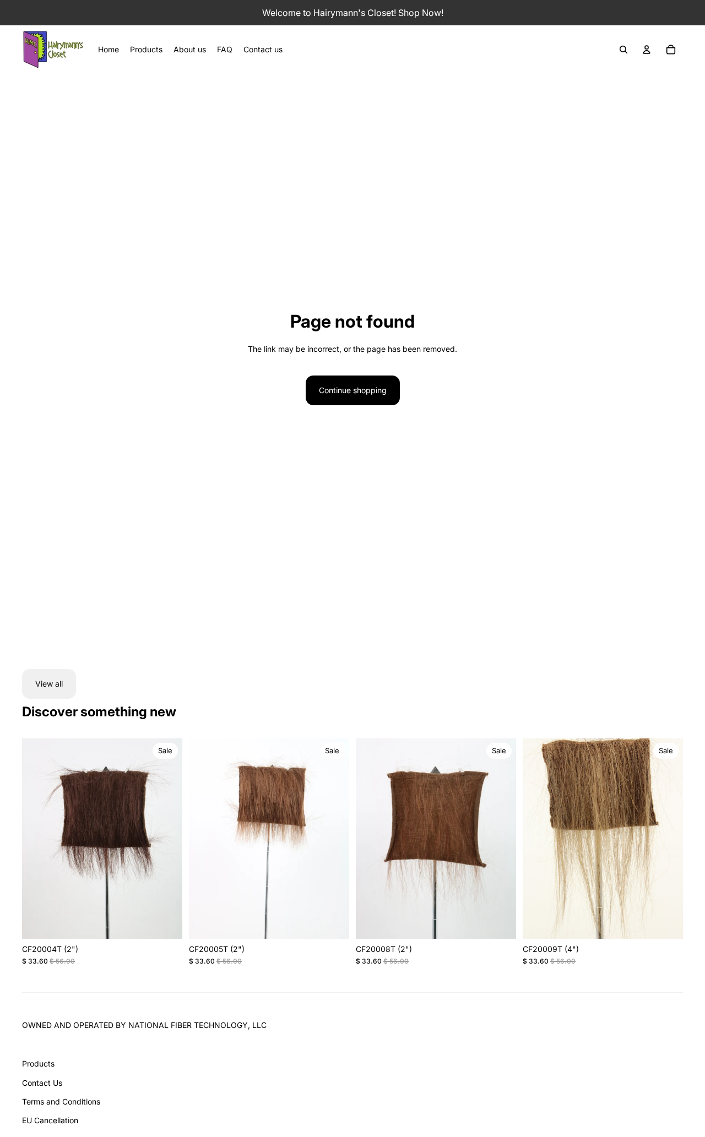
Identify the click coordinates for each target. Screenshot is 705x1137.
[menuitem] (108, 49)
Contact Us (42, 1082)
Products (38, 1063)
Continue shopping (353, 390)
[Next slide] (165, 838)
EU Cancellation (50, 1120)
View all (49, 683)
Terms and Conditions (61, 1101)
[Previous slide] (38, 838)
